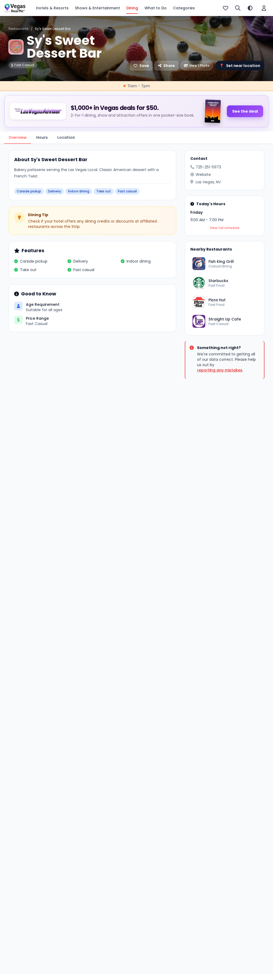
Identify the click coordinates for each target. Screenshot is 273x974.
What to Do (155, 8)
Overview (18, 137)
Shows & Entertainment (97, 8)
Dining (132, 8)
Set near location (239, 65)
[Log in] (264, 8)
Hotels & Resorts (52, 8)
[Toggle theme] (250, 8)
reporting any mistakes (219, 370)
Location (66, 137)
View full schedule (224, 228)
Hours (42, 137)
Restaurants (19, 28)
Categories (184, 8)
